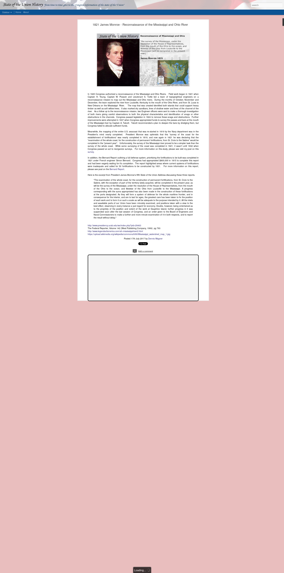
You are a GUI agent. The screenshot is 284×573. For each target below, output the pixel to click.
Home (18, 12)
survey (91, 151)
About (26, 12)
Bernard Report (117, 169)
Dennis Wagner (155, 238)
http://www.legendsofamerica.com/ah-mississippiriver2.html (115, 231)
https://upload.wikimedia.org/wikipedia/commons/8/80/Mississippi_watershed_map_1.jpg (129, 234)
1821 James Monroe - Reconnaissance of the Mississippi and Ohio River (140, 24)
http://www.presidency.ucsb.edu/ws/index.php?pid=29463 (114, 225)
